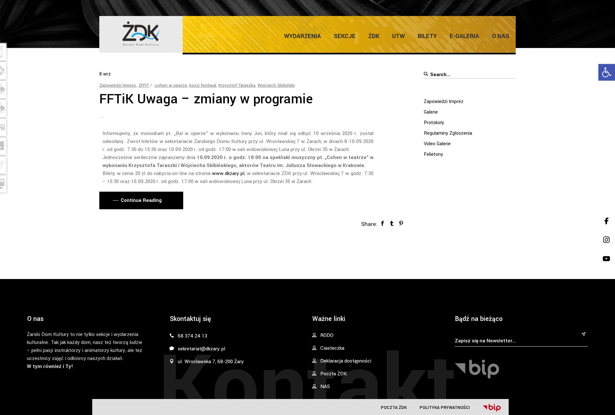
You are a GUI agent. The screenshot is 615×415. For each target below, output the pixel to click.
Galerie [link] (431, 112)
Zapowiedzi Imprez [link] (117, 85)
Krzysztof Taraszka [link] (236, 85)
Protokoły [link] (434, 122)
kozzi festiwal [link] (202, 85)
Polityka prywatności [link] (445, 407)
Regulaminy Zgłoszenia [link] (448, 133)
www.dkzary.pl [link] (228, 173)
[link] (606, 72)
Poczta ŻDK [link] (394, 407)
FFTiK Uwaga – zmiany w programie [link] (206, 99)
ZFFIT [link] (143, 85)
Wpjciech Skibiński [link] (276, 85)
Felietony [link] (433, 154)
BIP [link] (492, 407)
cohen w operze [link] (171, 85)
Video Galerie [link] (437, 143)
